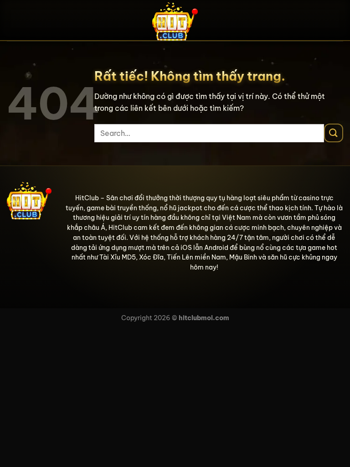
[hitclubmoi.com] (175, 20)
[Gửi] (333, 133)
